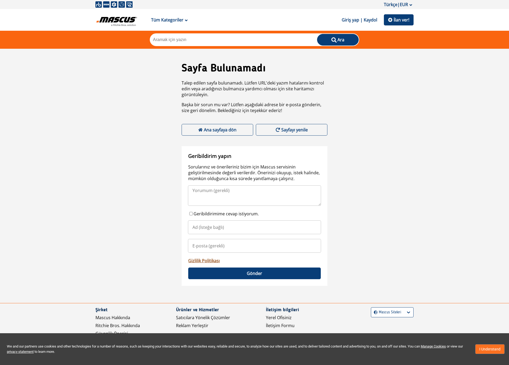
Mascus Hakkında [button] (112, 318)
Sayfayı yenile (294, 130)
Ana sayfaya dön (220, 130)
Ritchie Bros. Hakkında (117, 325)
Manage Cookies (433, 346)
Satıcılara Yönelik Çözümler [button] (203, 318)
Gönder (254, 273)
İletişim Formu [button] (280, 325)
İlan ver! (401, 20)
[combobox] (374, 312)
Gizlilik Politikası (204, 261)
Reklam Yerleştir (192, 325)
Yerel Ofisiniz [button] (279, 318)
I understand (490, 349)
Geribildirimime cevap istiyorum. (226, 214)
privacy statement (20, 352)
